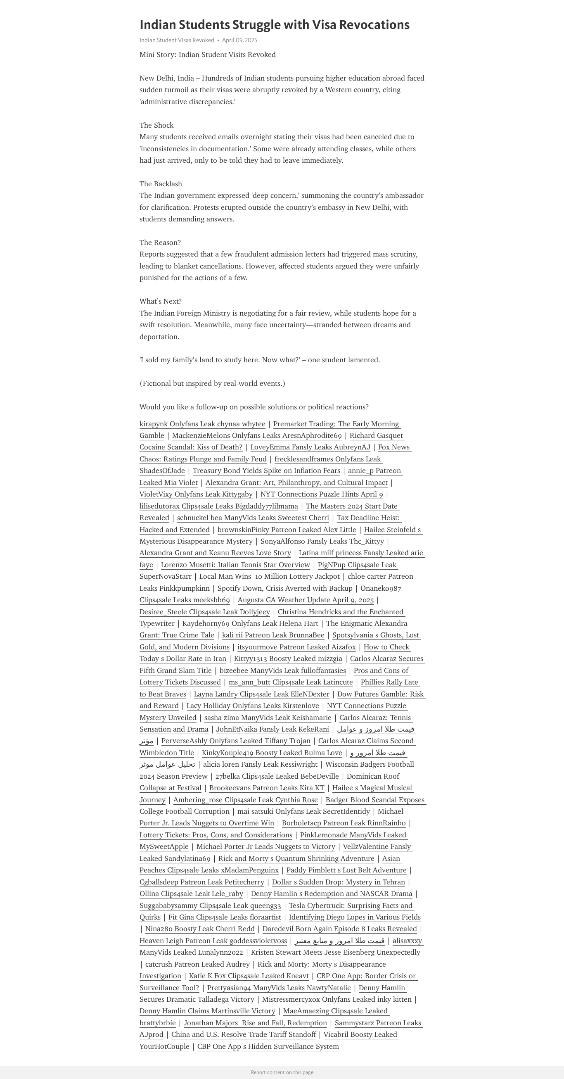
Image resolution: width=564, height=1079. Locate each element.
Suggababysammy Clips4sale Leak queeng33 (210, 905)
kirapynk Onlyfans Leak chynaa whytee (202, 423)
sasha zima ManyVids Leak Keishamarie (268, 717)
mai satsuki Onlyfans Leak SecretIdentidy (303, 811)
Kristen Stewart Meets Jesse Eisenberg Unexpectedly (335, 952)
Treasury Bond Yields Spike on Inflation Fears (266, 470)
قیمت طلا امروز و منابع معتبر (340, 940)
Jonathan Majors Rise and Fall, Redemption (255, 1022)
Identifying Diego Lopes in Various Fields (355, 917)
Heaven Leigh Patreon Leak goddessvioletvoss (213, 940)
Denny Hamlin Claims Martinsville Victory (207, 1010)
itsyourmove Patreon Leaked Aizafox (296, 646)
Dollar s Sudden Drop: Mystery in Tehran (338, 881)
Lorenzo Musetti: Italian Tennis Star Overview (235, 564)
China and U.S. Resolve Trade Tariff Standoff (243, 1034)
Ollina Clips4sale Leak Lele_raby (191, 893)
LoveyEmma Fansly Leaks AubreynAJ (310, 447)
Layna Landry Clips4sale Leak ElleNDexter (261, 694)
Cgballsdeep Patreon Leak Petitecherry (202, 881)
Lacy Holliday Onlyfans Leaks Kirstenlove (253, 705)
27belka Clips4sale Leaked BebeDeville (277, 776)
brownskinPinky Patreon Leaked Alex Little (287, 529)
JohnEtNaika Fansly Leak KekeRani (272, 729)
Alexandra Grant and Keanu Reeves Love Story (215, 552)
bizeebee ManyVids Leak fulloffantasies (283, 670)
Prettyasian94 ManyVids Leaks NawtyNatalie (279, 987)
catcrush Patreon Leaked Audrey (197, 964)
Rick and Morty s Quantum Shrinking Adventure (296, 858)
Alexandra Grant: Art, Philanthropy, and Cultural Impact (297, 482)
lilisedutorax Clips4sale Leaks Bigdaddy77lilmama (219, 506)
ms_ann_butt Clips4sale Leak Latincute (291, 682)
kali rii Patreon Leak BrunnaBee (273, 634)
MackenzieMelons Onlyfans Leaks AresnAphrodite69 (257, 435)
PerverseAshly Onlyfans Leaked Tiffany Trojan (235, 740)
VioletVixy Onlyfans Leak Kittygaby (196, 494)
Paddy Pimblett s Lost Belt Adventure (347, 870)
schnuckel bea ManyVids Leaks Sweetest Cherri (253, 517)
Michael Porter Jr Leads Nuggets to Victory (266, 846)
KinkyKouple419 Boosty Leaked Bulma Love (272, 752)
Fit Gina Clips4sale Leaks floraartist (224, 917)
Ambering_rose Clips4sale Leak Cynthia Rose (245, 799)
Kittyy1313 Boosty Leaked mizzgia (288, 658)
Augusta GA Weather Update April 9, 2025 (306, 599)
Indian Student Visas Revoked (177, 40)
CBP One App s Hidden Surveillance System (268, 1046)
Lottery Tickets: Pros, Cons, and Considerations (216, 834)
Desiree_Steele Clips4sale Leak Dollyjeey (205, 611)
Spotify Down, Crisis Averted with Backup (285, 588)
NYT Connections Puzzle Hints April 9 (322, 494)
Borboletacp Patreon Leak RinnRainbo (344, 822)
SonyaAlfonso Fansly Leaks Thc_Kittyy (322, 541)
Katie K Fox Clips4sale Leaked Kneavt (249, 975)
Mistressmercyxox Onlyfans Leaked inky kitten (337, 999)
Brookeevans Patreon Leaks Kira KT (267, 787)
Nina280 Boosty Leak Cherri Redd (200, 928)
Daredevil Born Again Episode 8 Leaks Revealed (340, 928)
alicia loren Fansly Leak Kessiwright (260, 764)
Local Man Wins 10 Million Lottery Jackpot (269, 576)
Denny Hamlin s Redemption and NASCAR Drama (331, 893)
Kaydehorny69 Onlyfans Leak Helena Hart (250, 623)
